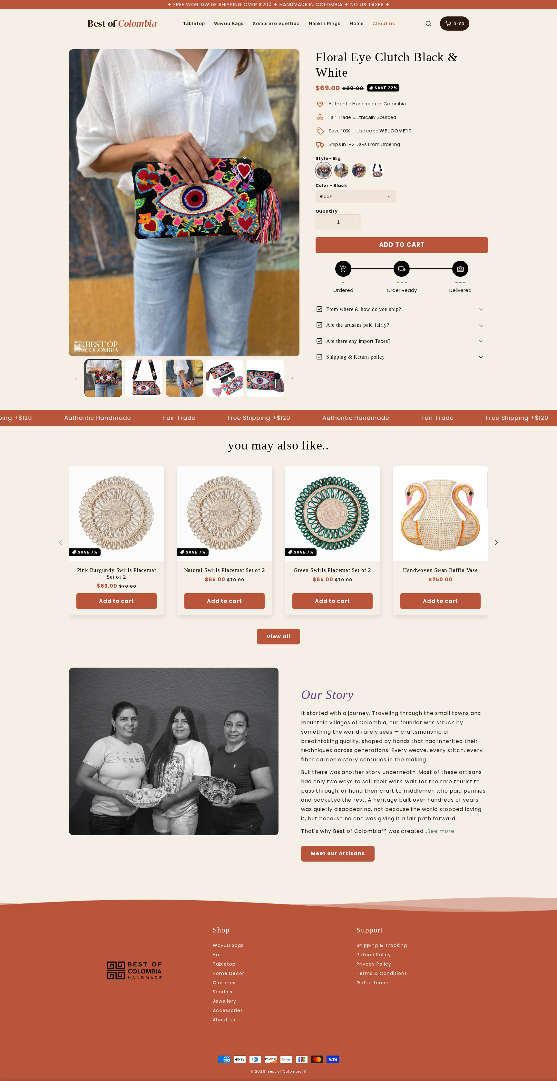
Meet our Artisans (338, 853)
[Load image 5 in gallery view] (265, 378)
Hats (218, 954)
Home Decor (228, 973)
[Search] (428, 23)
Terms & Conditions (382, 973)
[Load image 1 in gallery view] (103, 378)
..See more (439, 831)
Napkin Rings (325, 23)
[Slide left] (76, 378)
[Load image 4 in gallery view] (224, 378)
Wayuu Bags (229, 23)
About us (384, 23)
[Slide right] (292, 378)
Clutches (224, 983)
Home (357, 23)
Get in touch (373, 983)
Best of (122, 23)
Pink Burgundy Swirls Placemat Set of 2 (116, 573)
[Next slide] (496, 542)
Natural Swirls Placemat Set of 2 (224, 570)
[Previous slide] (61, 542)
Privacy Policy (374, 964)
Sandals (222, 992)
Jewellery (224, 1001)
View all (278, 636)
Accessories (228, 1010)
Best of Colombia (285, 1071)
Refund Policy (374, 954)
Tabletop (194, 23)
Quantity (326, 211)
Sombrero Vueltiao (276, 23)
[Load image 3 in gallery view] (184, 378)
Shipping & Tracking (382, 945)
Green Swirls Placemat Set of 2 (332, 570)
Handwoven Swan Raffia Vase (440, 570)
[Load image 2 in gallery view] (143, 378)
